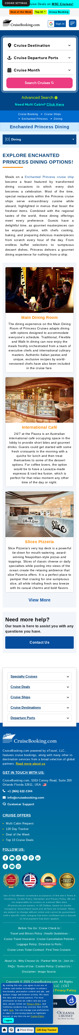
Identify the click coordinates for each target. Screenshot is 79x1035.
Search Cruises (37, 82)
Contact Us (63, 966)
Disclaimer (29, 971)
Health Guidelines (56, 933)
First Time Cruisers (58, 949)
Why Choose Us (28, 960)
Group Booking (59, 12)
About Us (10, 960)
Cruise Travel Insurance (19, 939)
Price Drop (26, 1030)
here (11, 1010)
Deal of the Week (21, 12)
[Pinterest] (31, 858)
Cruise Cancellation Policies (55, 939)
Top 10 (39, 12)
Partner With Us (51, 960)
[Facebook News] (5, 866)
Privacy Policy (65, 990)
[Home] (4, 1030)
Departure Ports (23, 718)
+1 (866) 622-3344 (19, 791)
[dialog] (16, 3)
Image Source (47, 971)
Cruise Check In (49, 928)
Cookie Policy (45, 966)
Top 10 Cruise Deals (20, 840)
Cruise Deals (20, 687)
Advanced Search (38, 97)
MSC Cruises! (62, 4)
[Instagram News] (18, 866)
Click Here (55, 104)
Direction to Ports (50, 944)
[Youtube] (12, 858)
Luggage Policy (27, 944)
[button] (40, 45)
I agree (8, 1020)
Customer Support (20, 804)
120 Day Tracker (17, 829)
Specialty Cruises (24, 676)
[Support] (11, 1030)
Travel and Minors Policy (26, 933)
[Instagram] (18, 858)
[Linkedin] (38, 858)
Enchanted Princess (35, 118)
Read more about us (30, 763)
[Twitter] (25, 858)
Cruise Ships (52, 114)
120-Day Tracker (47, 1030)
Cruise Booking (28, 114)
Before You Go (27, 928)
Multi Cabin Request (20, 823)
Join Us (69, 960)
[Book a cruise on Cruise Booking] (21, 23)
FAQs (11, 966)
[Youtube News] (12, 866)
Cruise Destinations (26, 707)
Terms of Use (25, 966)
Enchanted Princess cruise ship (49, 177)
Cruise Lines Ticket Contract (25, 949)
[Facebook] (5, 858)
